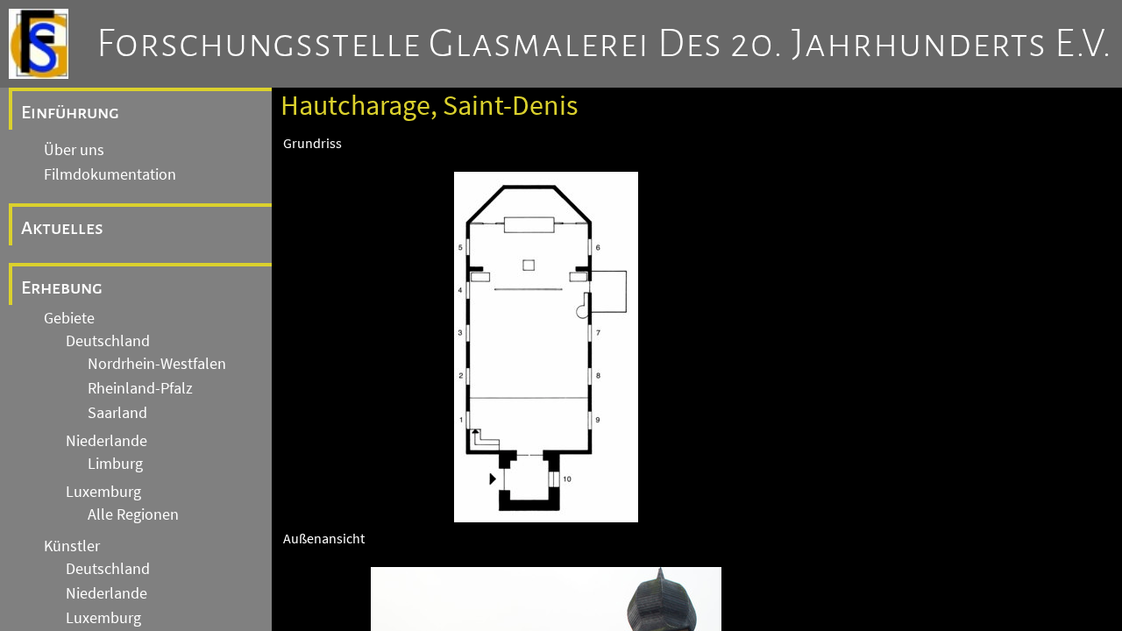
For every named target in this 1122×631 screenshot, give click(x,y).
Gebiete (69, 318)
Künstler (72, 546)
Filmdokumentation (110, 174)
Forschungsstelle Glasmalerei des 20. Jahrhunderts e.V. (604, 44)
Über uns (74, 150)
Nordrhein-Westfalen (157, 363)
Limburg (115, 463)
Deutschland (108, 341)
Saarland (117, 412)
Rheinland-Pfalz (140, 388)
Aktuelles (62, 228)
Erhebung (62, 287)
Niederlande (106, 440)
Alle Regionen (133, 514)
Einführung (70, 112)
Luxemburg (103, 491)
